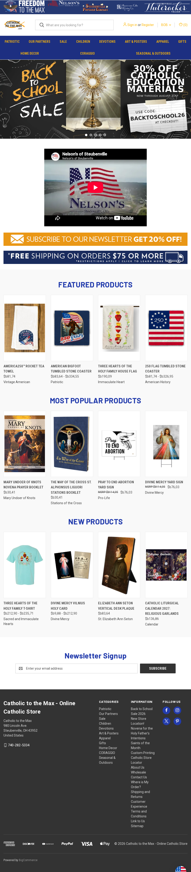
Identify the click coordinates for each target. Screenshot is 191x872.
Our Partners (39, 41)
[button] (24, 7)
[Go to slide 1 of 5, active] (86, 135)
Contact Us (139, 777)
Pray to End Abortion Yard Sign (116, 485)
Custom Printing (143, 753)
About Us (137, 767)
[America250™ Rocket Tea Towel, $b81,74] (24, 328)
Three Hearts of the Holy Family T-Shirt (20, 606)
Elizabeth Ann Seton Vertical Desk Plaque (116, 606)
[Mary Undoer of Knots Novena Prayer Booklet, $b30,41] (24, 444)
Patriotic (12, 41)
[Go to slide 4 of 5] (100, 135)
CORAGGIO (87, 53)
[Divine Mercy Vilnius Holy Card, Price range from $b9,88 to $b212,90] (72, 565)
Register (148, 25)
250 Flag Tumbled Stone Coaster (165, 369)
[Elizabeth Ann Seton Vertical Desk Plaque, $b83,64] (119, 565)
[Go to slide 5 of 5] (4, 90)
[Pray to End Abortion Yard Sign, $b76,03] (119, 444)
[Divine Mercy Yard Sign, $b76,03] (166, 444)
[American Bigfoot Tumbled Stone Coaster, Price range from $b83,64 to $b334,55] (72, 328)
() (185, 25)
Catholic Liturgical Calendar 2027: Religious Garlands (162, 608)
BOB (164, 25)
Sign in (132, 25)
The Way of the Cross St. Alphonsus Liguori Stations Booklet (71, 487)
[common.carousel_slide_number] (95, 93)
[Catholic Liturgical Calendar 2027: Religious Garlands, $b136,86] (166, 565)
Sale (63, 41)
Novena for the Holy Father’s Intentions (142, 733)
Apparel (162, 41)
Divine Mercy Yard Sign (164, 482)
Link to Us (138, 821)
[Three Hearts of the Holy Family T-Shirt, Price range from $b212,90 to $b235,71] (24, 565)
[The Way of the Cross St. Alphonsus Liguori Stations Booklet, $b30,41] (72, 444)
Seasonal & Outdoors (153, 53)
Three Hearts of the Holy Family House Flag (117, 369)
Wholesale (138, 772)
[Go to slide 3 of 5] (95, 135)
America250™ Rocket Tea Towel (23, 369)
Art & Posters (136, 41)
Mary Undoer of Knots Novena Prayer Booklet (23, 485)
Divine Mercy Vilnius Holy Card (68, 606)
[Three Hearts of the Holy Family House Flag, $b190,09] (119, 328)
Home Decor (29, 53)
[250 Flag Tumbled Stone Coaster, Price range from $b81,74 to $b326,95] (166, 328)
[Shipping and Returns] (95, 257)
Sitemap (137, 826)
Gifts (182, 41)
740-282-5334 (18, 745)
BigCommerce (28, 860)
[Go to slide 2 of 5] (187, 90)
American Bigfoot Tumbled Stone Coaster (71, 369)
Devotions (107, 41)
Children (83, 41)
